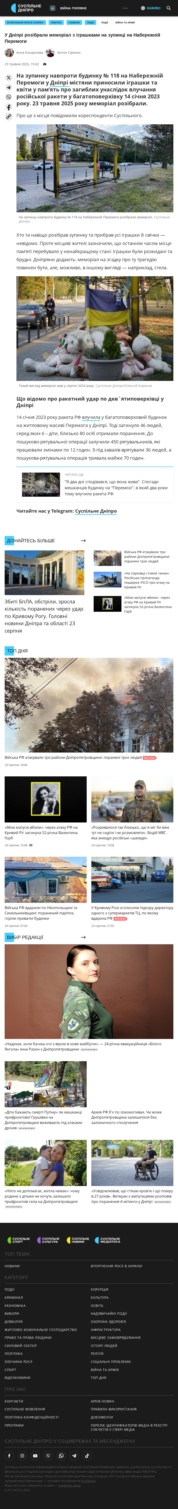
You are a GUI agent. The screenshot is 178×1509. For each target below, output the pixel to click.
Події (104, 22)
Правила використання (114, 1409)
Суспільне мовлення (25, 1409)
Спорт (10, 1370)
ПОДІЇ (90, 22)
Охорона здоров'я (108, 1321)
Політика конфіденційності (32, 1417)
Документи (102, 1417)
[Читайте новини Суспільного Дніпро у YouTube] (35, 1455)
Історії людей (104, 1345)
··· (125, 8)
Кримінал (14, 1297)
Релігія (97, 1353)
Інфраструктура (106, 1329)
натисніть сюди (69, 1485)
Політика (14, 1353)
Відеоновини (18, 1377)
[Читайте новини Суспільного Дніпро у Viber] (48, 1455)
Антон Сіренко (68, 52)
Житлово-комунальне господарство (41, 1329)
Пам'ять (56, 22)
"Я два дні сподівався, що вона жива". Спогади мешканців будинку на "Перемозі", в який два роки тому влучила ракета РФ (116, 487)
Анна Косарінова (29, 52)
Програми (14, 1425)
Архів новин (102, 1401)
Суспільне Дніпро (96, 511)
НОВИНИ (74, 22)
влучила (91, 417)
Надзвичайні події (109, 1313)
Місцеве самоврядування (115, 1337)
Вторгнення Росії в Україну (25, 22)
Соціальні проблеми (111, 1361)
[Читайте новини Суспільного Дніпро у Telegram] (74, 1455)
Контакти (14, 1401)
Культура (100, 1297)
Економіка (15, 1305)
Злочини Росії (18, 1361)
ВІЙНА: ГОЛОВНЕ (73, 8)
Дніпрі (60, 82)
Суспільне (88, 1481)
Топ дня (98, 1377)
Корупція (99, 1289)
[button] (9, 78)
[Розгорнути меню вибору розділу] (52, 8)
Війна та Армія (125, 22)
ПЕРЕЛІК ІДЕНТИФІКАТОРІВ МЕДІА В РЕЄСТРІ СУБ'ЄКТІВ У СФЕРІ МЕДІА (129, 1427)
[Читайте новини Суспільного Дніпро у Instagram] (22, 1455)
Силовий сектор (21, 1345)
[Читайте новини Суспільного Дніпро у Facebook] (9, 1455)
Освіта (97, 1305)
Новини (12, 1266)
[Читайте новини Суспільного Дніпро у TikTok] (87, 1455)
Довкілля (14, 1321)
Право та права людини (28, 1337)
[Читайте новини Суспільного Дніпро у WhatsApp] (61, 1455)
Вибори (12, 1313)
